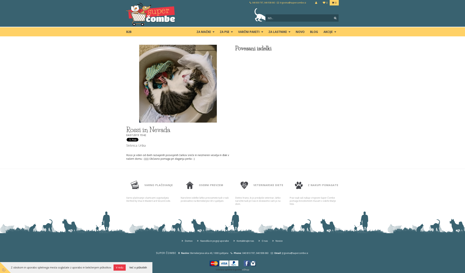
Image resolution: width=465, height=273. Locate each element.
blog (314, 32)
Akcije (328, 32)
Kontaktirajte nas (245, 240)
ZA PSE (224, 32)
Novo (300, 32)
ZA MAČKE (204, 32)
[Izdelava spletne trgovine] (245, 269)
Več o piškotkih (138, 267)
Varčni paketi (249, 32)
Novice (279, 240)
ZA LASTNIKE (277, 32)
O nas (265, 240)
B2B (129, 32)
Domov (189, 240)
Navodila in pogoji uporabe (214, 240)
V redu (119, 267)
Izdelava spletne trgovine (229, 269)
